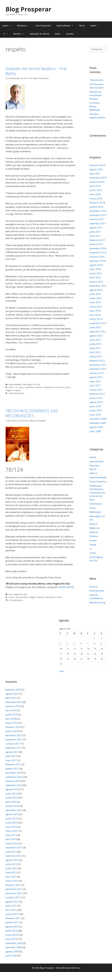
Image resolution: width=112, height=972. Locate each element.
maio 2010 (95, 414)
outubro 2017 (96, 219)
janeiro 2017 (96, 244)
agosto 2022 (96, 169)
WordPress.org (97, 602)
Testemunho (96, 79)
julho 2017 (95, 231)
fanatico (39, 387)
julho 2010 (95, 406)
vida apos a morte (54, 597)
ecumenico (29, 387)
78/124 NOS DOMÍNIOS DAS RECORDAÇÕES (31, 413)
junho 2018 (95, 190)
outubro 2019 (96, 181)
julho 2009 (95, 431)
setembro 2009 (97, 423)
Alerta (92, 457)
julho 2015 (95, 294)
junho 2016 (95, 273)
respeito (17, 390)
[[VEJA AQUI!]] (66, 587)
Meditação (95, 512)
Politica (93, 536)
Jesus (68, 387)
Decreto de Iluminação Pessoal (95, 95)
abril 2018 (95, 194)
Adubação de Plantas (39, 33)
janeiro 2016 (96, 281)
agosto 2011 (96, 377)
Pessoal (93, 532)
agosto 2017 (96, 227)
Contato (69, 33)
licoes (92, 507)
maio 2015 (95, 302)
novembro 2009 (98, 418)
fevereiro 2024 (97, 165)
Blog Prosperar (28, 9)
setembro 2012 (97, 331)
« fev (61, 671)
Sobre (58, 33)
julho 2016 (95, 269)
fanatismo (48, 387)
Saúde (93, 25)
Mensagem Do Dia (31, 384)
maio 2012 (95, 348)
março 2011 (95, 389)
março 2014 (95, 319)
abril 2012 (95, 352)
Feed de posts (96, 590)
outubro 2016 (96, 256)
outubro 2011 (96, 373)
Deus (21, 387)
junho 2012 (95, 343)
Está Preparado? (43, 25)
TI (4, 33)
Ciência (93, 473)
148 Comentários (16, 393)
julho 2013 (95, 327)
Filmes (82, 25)
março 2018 (95, 198)
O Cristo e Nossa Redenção (94, 106)
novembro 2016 (98, 252)
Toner (92, 552)
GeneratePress (72, 967)
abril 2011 (95, 385)
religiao (8, 390)
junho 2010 (95, 410)
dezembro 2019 (98, 177)
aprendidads (96, 461)
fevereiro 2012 (97, 360)
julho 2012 (95, 339)
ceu (16, 387)
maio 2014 (95, 310)
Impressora (95, 503)
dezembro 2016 (98, 248)
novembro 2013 (98, 323)
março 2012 (95, 356)
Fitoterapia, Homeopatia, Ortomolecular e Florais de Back (97, 492)
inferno (61, 387)
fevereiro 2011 (97, 393)
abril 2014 (95, 314)
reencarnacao (22, 597)
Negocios (94, 527)
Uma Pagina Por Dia (17, 594)
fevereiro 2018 (97, 202)
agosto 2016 (96, 265)
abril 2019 (95, 186)
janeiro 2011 (96, 398)
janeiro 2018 (96, 206)
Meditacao (22, 25)
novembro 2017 (98, 215)
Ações (5, 25)
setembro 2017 (97, 223)
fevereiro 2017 (97, 240)
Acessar (93, 586)
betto (11, 387)
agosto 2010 (96, 402)
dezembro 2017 (98, 210)
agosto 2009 (96, 427)
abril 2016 (95, 277)
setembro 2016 (97, 260)
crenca (11, 597)
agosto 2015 (96, 290)
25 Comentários (15, 600)
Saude (92, 544)
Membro (17, 33)
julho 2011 (95, 381)
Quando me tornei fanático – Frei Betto (36, 71)
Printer (93, 540)
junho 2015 (95, 298)
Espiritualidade (63, 25)
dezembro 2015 (98, 285)
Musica (93, 523)
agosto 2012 (96, 335)
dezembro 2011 (98, 364)
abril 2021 (95, 173)
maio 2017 (95, 235)
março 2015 (95, 306)
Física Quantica (97, 481)
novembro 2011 (98, 368)
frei (55, 387)
